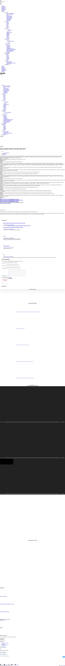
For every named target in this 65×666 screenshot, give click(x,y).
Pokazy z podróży (6, 132)
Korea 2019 (5, 116)
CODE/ (64, 665)
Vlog (2, 130)
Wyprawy (3, 114)
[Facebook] (0, 73)
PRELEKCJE (4, 68)
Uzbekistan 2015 (6, 118)
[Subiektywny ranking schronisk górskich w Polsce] (3, 603)
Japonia (5, 103)
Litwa (4, 97)
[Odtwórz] (1, 422)
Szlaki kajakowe (6, 91)
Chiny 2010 (5, 122)
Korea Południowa (6, 104)
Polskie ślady (5, 93)
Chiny (4, 101)
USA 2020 (5, 115)
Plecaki (5, 126)
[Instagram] (1, 73)
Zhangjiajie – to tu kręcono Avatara (5, 619)
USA (4, 113)
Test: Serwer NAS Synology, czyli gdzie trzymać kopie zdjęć (24, 361)
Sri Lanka (5, 108)
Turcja (4, 109)
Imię (3, 263)
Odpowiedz (12, 224)
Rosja (4, 98)
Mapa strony (3, 643)
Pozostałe (5, 128)
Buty (4, 125)
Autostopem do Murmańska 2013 (8, 119)
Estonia (5, 94)
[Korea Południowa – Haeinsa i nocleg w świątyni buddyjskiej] (8, 386)
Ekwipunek (3, 124)
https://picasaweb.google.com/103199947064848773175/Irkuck (9, 201)
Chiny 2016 (5, 117)
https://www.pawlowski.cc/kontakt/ (5, 203)
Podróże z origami (6, 131)
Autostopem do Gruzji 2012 (7, 120)
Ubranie (5, 127)
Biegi (4, 87)
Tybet (6, 102)
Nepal (4, 107)
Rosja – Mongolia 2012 (7, 121)
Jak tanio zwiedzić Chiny (3, 596)
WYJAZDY (3, 67)
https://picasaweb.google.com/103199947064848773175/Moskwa (9, 199)
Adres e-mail (4, 265)
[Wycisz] (62, 422)
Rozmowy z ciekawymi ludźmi (8, 133)
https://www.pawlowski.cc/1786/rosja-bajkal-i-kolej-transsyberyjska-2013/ (19, 225)
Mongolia (5, 106)
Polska (3, 85)
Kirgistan (5, 105)
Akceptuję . (6, 277)
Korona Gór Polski (6, 89)
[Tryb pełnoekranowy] (63, 422)
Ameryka (3, 110)
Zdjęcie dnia (3, 134)
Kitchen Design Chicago (5, 644)
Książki (5, 129)
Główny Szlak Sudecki (7, 86)
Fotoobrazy (3, 69)
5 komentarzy (4, 154)
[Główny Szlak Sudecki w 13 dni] (3, 610)
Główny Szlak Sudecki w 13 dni (4, 611)
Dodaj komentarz (4, 275)
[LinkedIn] (4, 73)
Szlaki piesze (5, 92)
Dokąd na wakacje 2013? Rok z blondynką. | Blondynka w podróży (13, 227)
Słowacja (5, 99)
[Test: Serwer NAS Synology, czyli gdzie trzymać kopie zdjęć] (8, 369)
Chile (4, 111)
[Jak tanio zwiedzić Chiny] (3, 595)
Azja (2, 100)
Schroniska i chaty (6, 90)
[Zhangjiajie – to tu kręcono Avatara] (3, 618)
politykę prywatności (8, 277)
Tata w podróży (4, 123)
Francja (5, 95)
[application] (32, 404)
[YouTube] (3, 73)
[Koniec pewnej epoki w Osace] (8, 336)
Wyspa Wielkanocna (8, 112)
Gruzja (4, 96)
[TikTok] (2, 73)
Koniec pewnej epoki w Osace (20, 328)
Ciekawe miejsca (6, 88)
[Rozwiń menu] (4, 85)
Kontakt (3, 71)
